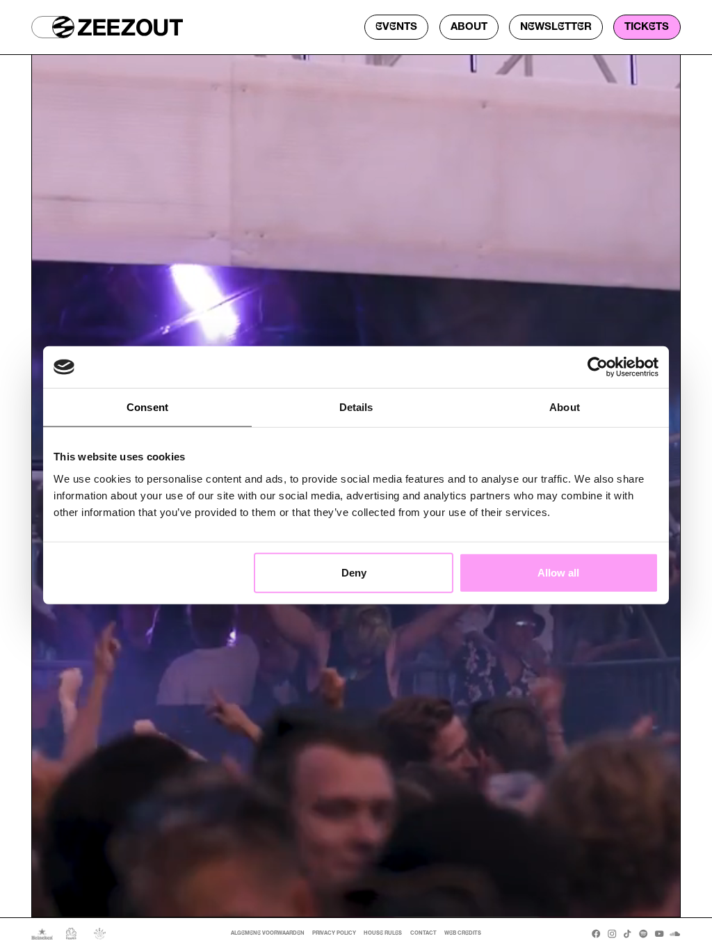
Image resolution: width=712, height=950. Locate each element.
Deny (353, 572)
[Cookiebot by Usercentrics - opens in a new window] (597, 367)
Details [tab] (356, 407)
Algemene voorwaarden (268, 933)
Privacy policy (334, 933)
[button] (52, 27)
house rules (383, 933)
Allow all (558, 572)
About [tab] (564, 407)
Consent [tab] (147, 407)
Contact (423, 933)
